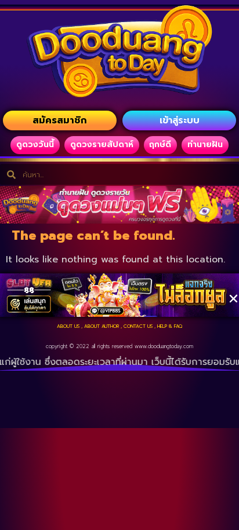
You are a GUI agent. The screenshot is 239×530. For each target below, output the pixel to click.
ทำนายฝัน (205, 144)
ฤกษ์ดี (160, 144)
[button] (233, 298)
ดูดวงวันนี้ (35, 144)
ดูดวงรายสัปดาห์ (101, 144)
